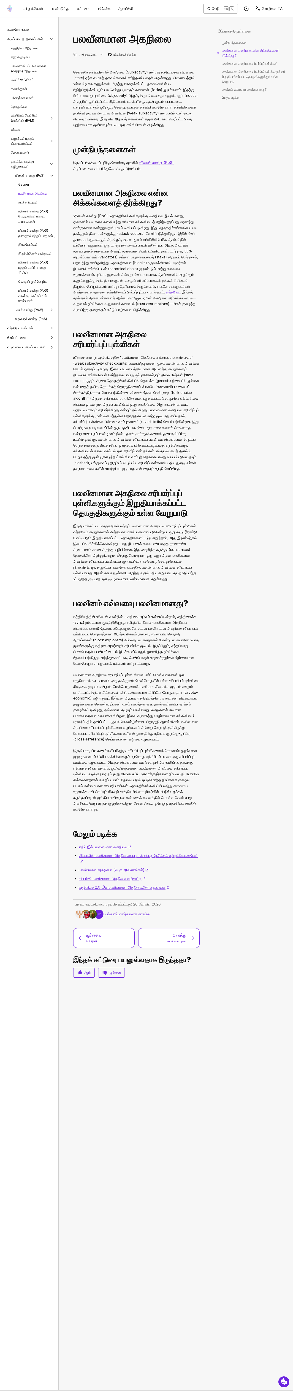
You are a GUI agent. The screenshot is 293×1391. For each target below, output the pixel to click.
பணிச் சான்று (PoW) (29, 310)
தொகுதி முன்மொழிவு (32, 281)
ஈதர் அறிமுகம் (20, 57)
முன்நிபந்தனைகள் (234, 43)
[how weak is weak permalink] (71, 603)
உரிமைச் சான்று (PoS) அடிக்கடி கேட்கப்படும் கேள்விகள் (33, 295)
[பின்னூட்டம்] (283, 1381)
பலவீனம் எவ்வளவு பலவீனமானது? (244, 89)
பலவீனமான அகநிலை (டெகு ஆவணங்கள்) (114, 870)
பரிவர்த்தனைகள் (22, 98)
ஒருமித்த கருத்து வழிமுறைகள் (22, 163)
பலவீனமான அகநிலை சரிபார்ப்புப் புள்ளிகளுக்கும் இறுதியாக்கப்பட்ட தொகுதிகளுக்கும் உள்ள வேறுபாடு (253, 76)
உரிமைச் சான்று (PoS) (30, 175)
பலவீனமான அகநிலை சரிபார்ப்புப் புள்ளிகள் (249, 63)
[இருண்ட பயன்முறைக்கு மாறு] (246, 9)
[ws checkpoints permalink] (71, 339)
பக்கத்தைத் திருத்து (122, 55)
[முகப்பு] (9, 9)
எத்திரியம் (173, 292)
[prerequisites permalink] (71, 149)
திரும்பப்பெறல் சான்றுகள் (35, 253)
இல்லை (115, 972)
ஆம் (87, 972)
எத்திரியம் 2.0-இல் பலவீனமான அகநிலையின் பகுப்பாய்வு (124, 887)
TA (272, 8)
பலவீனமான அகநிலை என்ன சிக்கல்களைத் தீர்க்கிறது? (250, 53)
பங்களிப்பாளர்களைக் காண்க (128, 914)
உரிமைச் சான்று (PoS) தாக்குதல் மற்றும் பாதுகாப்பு (36, 233)
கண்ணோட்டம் (18, 29)
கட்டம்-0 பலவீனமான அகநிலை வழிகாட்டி (112, 878)
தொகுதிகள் (19, 106)
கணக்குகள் (19, 89)
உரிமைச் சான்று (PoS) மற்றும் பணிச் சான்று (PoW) (33, 267)
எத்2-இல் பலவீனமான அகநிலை (105, 847)
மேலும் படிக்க (230, 97)
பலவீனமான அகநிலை (32, 193)
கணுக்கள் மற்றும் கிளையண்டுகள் (22, 140)
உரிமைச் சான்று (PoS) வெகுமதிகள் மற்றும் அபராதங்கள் (33, 216)
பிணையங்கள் (20, 152)
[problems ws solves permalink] (71, 198)
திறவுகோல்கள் (28, 244)
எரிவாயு (16, 129)
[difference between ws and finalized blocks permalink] (71, 503)
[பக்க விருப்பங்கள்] (101, 54)
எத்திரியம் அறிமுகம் (24, 48)
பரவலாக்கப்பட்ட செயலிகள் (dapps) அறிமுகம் (28, 68)
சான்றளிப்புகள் (28, 202)
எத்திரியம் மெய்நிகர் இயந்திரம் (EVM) (24, 117)
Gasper (23, 184)
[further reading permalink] (71, 834)
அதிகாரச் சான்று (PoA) (31, 319)
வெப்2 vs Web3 (22, 80)
